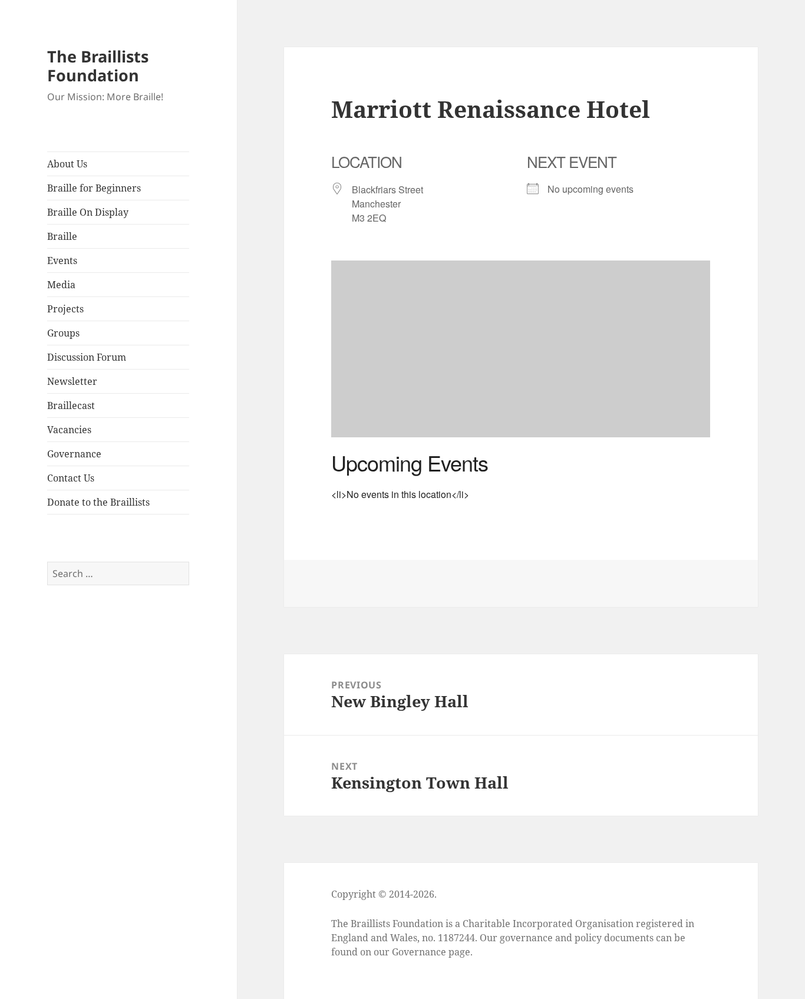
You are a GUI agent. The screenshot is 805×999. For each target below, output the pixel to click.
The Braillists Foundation (98, 65)
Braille (62, 236)
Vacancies (69, 429)
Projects (65, 308)
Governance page (431, 951)
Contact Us (70, 478)
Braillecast (71, 405)
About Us (67, 163)
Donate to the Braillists (98, 502)
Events (62, 260)
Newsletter (72, 381)
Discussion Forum (86, 357)
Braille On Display (87, 212)
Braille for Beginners (94, 188)
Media (61, 284)
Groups (63, 333)
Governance (74, 453)
